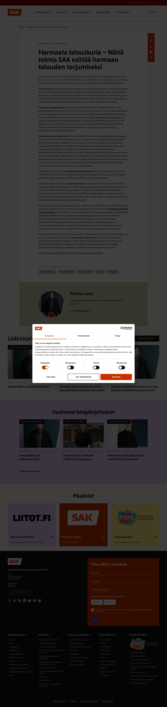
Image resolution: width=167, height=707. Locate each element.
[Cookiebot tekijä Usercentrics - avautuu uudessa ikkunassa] (122, 328)
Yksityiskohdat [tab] (83, 336)
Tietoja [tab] (117, 336)
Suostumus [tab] (49, 336)
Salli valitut (50, 377)
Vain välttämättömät (83, 377)
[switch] (70, 367)
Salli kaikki (116, 377)
